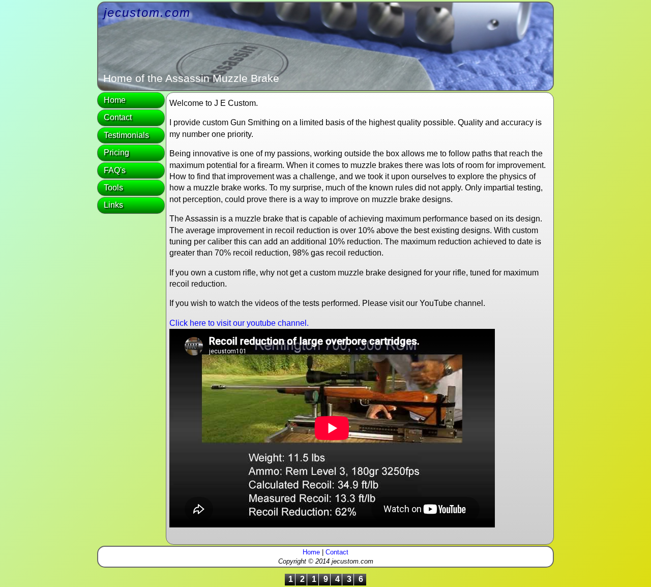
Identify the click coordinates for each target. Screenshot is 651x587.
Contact (118, 117)
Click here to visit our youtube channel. (239, 323)
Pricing (116, 152)
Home (115, 100)
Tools (113, 187)
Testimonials (126, 135)
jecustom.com (147, 12)
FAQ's (115, 170)
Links (113, 205)
